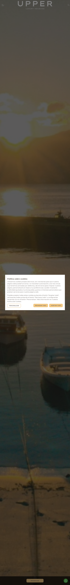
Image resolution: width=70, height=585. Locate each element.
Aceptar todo (56, 305)
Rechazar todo (40, 305)
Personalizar (14, 306)
